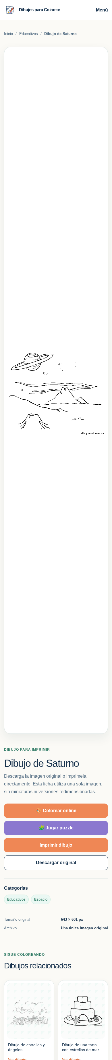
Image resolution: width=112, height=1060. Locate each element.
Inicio (8, 34)
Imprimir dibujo (56, 845)
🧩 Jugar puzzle (56, 827)
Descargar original (56, 862)
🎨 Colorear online (56, 810)
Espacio (40, 899)
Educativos (28, 34)
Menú (102, 9)
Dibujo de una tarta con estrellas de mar (80, 1047)
